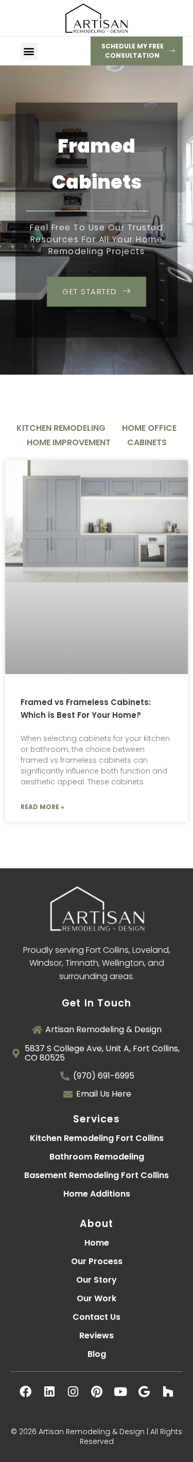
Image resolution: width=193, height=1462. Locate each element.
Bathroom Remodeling (96, 1157)
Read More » (42, 806)
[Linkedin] (49, 1391)
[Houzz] (168, 1391)
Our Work (96, 1298)
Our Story (96, 1280)
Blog (96, 1354)
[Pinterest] (97, 1391)
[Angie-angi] (97, 1415)
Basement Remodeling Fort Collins (96, 1175)
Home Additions (96, 1194)
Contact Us (96, 1317)
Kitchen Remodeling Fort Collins (97, 1138)
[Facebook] (26, 1391)
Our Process (96, 1261)
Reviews (96, 1335)
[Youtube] (120, 1391)
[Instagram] (73, 1391)
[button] (29, 51)
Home (96, 1243)
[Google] (144, 1391)
